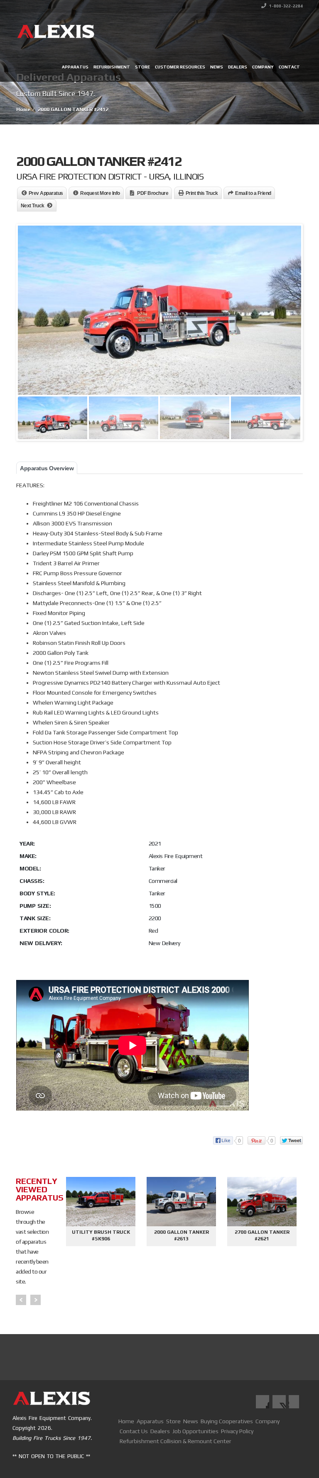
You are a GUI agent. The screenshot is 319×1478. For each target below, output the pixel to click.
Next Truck (32, 206)
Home (126, 1421)
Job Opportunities (195, 1431)
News (216, 67)
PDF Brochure (152, 193)
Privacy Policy (237, 1431)
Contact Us (134, 1431)
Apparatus (75, 67)
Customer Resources (180, 67)
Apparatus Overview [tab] (47, 468)
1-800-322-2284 (285, 6)
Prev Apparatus (46, 193)
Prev (21, 1300)
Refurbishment (111, 67)
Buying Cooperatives (227, 1421)
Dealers (237, 67)
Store (142, 67)
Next (35, 1300)
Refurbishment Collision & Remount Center (175, 1441)
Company (263, 67)
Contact (289, 67)
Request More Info (100, 193)
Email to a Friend (253, 193)
